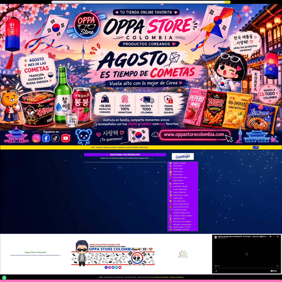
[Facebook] (113, 267)
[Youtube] (119, 267)
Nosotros (99, 147)
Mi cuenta (113, 147)
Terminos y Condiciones (176, 277)
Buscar (228, 2)
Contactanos (143, 147)
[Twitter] (116, 267)
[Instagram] (106, 267)
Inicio (93, 147)
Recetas (106, 147)
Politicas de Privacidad (161, 277)
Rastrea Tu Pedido (132, 147)
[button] (4, 278)
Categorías (121, 147)
